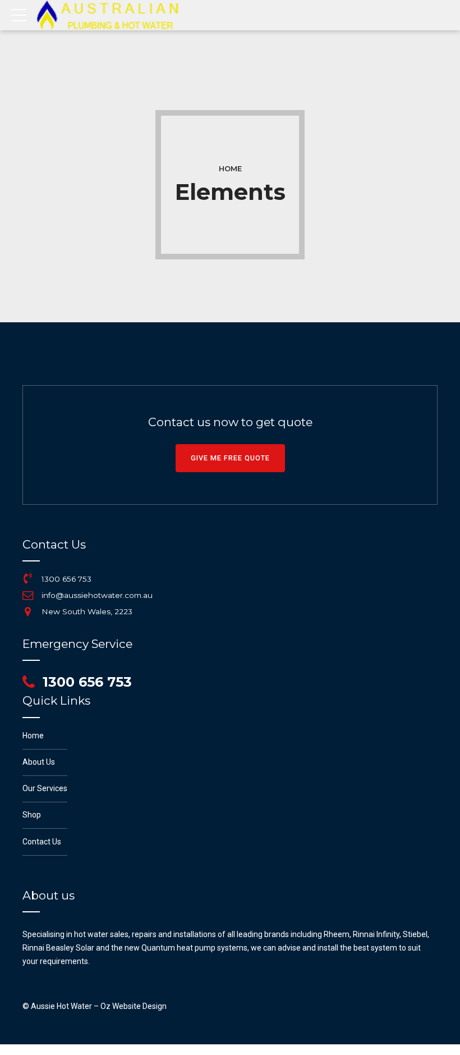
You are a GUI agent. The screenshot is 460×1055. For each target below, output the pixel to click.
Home (230, 169)
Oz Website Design (133, 1006)
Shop (31, 814)
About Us (38, 761)
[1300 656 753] (28, 578)
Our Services (44, 788)
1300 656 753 (66, 578)
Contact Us (41, 841)
